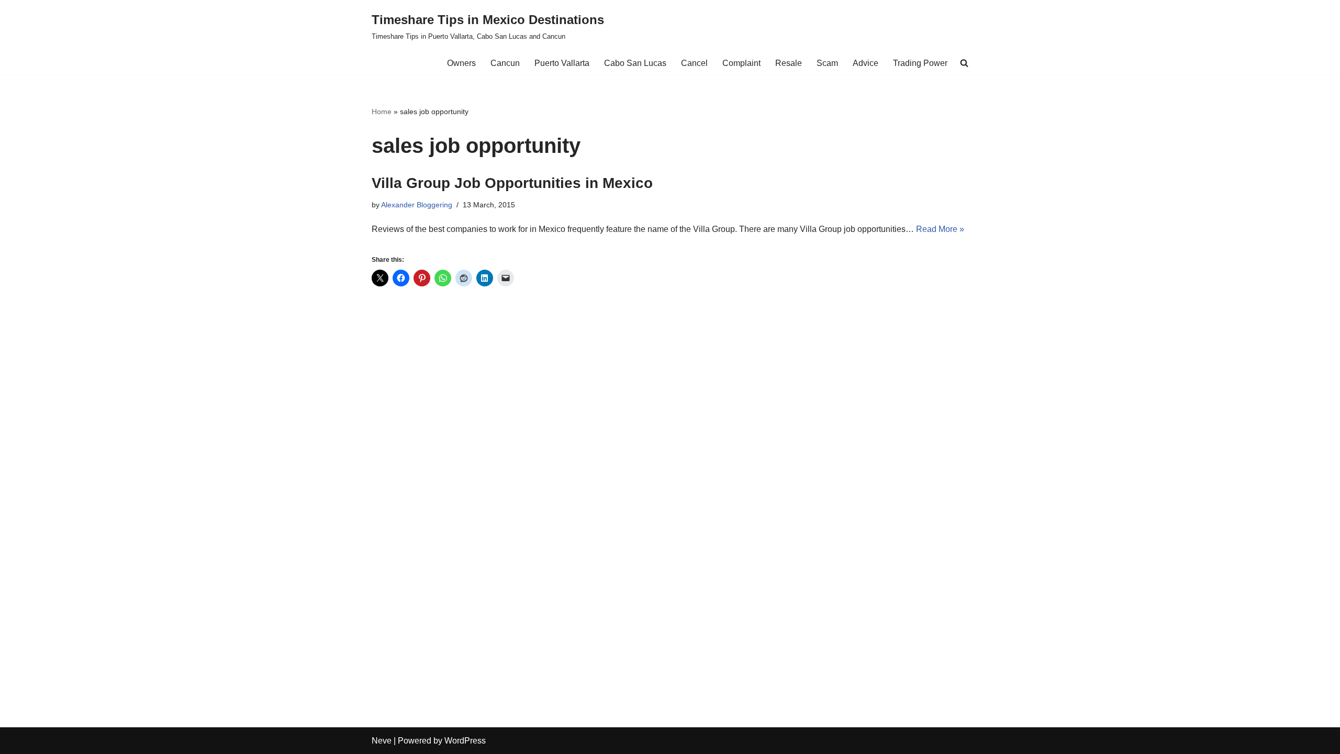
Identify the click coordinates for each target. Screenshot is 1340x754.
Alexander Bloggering (416, 205)
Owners (461, 63)
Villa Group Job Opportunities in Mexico (512, 183)
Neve (382, 740)
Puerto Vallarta (561, 63)
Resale (788, 63)
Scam (827, 63)
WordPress (465, 740)
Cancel (694, 63)
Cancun (505, 63)
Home (382, 111)
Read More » (940, 229)
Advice (865, 63)
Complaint (741, 63)
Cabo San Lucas (635, 63)
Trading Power (920, 63)
